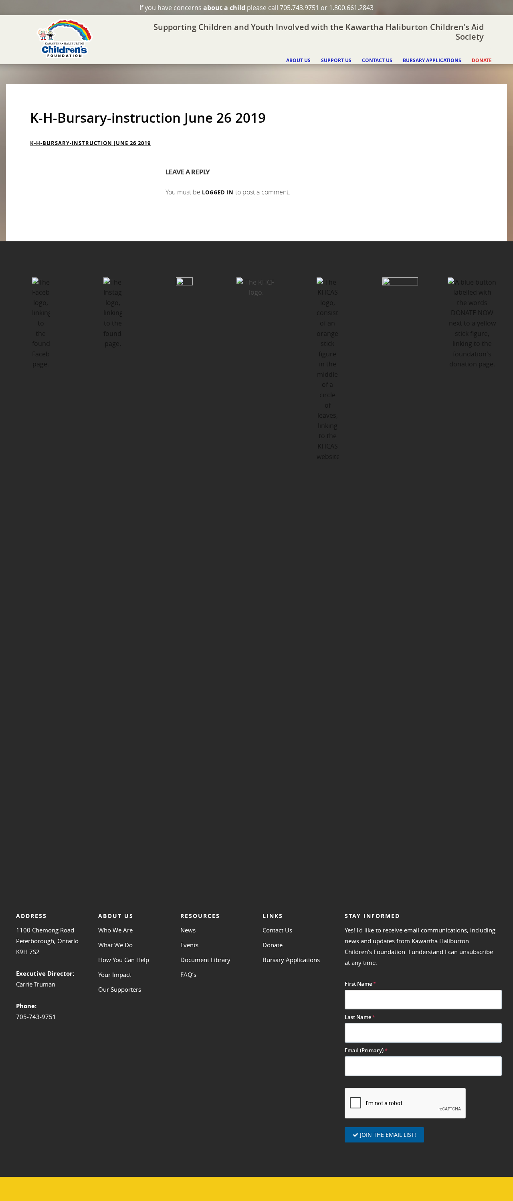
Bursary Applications (291, 960)
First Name (360, 984)
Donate (273, 945)
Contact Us (277, 930)
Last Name (360, 1017)
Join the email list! (387, 1134)
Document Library (205, 960)
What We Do (115, 945)
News (188, 930)
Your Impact (114, 975)
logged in (218, 192)
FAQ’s (188, 975)
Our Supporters (119, 989)
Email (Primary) (366, 1050)
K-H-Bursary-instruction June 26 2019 (90, 143)
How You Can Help (123, 960)
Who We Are (115, 930)
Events (189, 945)
